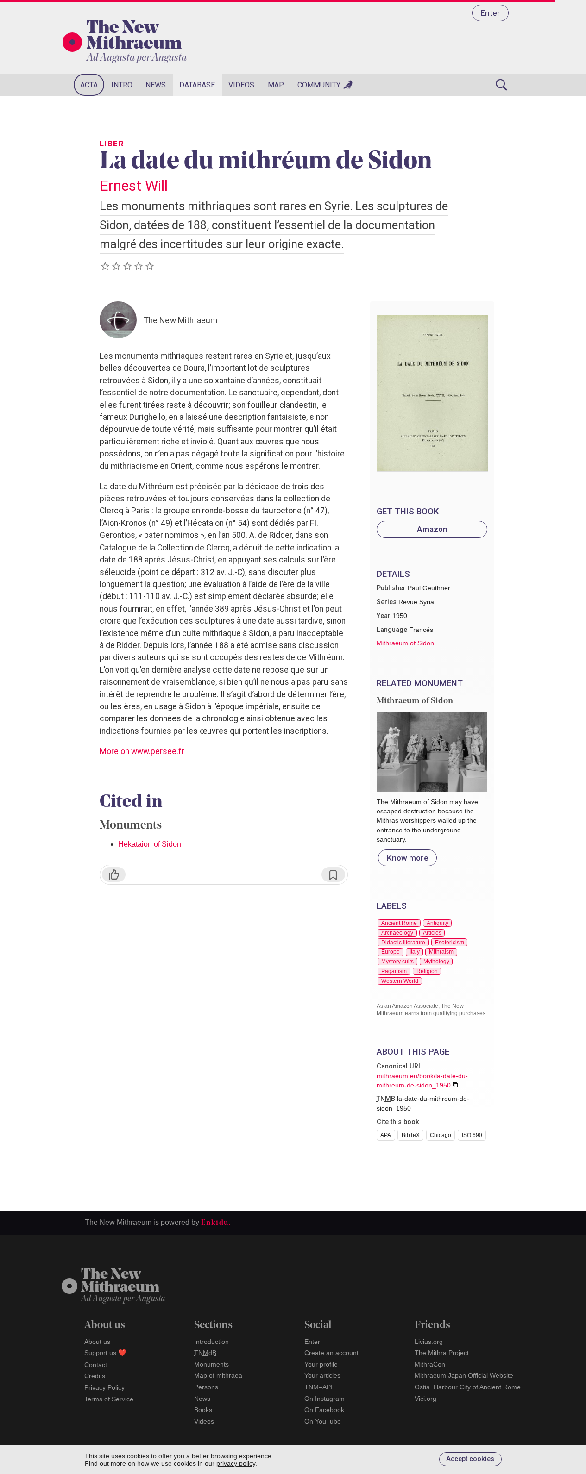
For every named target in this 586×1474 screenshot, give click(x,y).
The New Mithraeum (134, 36)
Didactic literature (403, 942)
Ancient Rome (399, 923)
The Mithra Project (442, 1352)
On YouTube (322, 1421)
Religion (427, 971)
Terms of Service (108, 1399)
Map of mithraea (218, 1375)
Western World (399, 981)
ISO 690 (472, 1135)
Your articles (322, 1375)
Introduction (211, 1341)
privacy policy (235, 1463)
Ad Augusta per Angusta (137, 58)
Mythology (436, 961)
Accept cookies (470, 1459)
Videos (241, 85)
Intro (121, 85)
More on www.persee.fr (142, 751)
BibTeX (411, 1135)
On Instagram (324, 1398)
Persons (206, 1387)
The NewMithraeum (120, 1282)
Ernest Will (134, 185)
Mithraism (441, 952)
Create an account (331, 1352)
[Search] (502, 85)
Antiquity (437, 923)
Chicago (440, 1135)
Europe (390, 952)
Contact (95, 1364)
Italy (415, 952)
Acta (89, 85)
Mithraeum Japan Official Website (464, 1375)
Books (203, 1409)
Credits (94, 1376)
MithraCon (430, 1364)
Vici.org (425, 1398)
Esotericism (449, 942)
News (155, 85)
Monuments (211, 1364)
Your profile (321, 1364)
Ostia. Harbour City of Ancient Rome (468, 1387)
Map (276, 85)
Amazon (432, 529)
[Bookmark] (333, 874)
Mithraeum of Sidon (405, 643)
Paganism (394, 971)
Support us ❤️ (105, 1352)
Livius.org (429, 1341)
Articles (432, 933)
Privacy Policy (104, 1387)
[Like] (114, 874)
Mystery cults (397, 961)
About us (97, 1341)
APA (385, 1135)
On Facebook (324, 1409)
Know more (407, 857)
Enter (490, 13)
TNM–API (318, 1387)
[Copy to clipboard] (455, 1084)
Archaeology (397, 933)
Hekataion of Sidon (149, 844)
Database (197, 85)
